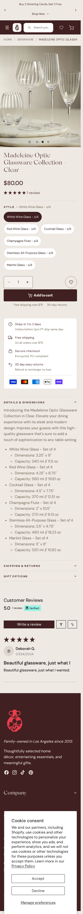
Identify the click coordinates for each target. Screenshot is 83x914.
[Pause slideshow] (29, 142)
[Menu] (7, 27)
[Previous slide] (5, 10)
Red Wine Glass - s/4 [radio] (21, 229)
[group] (40, 96)
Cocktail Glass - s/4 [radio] (57, 229)
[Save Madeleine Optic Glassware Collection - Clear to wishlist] (71, 282)
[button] (15, 192)
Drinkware (25, 39)
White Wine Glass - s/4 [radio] (23, 217)
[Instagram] (14, 772)
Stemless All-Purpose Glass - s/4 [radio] (30, 253)
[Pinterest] (31, 772)
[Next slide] (76, 10)
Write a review (29, 624)
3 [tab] (48, 142)
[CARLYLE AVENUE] (17, 27)
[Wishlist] (61, 27)
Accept (38, 878)
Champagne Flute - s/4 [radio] (22, 241)
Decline (38, 890)
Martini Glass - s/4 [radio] (19, 265)
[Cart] (71, 27)
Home (8, 39)
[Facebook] (6, 772)
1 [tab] (37, 142)
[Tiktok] (22, 772)
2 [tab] (42, 142)
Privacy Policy (23, 866)
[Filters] (61, 624)
